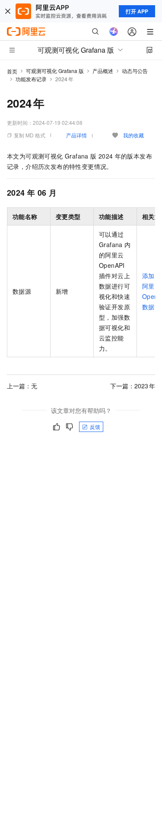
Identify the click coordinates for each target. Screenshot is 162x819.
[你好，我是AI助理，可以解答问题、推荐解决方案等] (114, 31)
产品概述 (102, 70)
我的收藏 (133, 135)
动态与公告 (135, 70)
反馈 (95, 426)
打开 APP (137, 11)
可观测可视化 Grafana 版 (55, 70)
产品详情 (76, 135)
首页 (12, 71)
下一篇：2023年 (132, 385)
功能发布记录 (31, 79)
